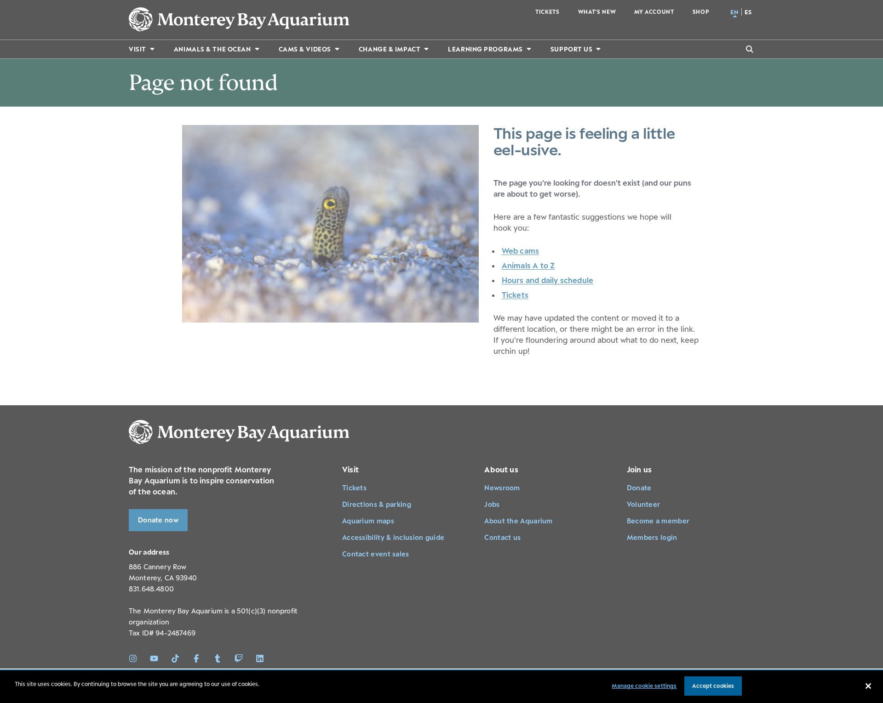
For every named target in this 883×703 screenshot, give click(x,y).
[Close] (868, 686)
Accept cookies (713, 685)
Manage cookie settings (644, 685)
